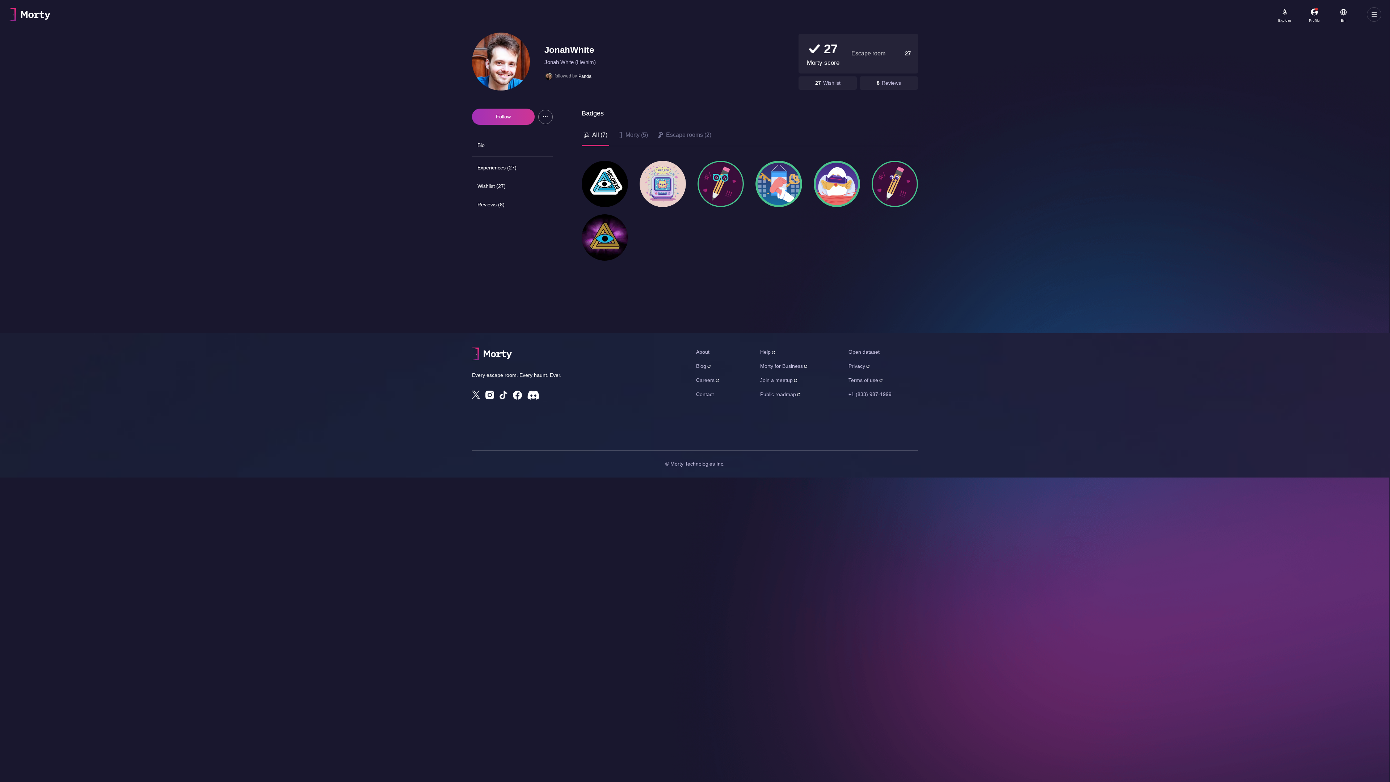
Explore (1284, 20)
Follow (503, 116)
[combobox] (214, 17)
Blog (701, 366)
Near (181, 11)
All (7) (599, 135)
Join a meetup (776, 380)
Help (765, 352)
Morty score (823, 62)
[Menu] (1374, 14)
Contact (705, 394)
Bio (481, 145)
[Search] (258, 14)
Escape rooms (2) (688, 135)
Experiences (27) (497, 168)
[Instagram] (489, 395)
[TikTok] (503, 395)
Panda (584, 76)
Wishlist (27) (491, 186)
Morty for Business (781, 366)
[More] (545, 117)
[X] (476, 395)
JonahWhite (569, 50)
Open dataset (864, 352)
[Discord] (533, 395)
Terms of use (863, 380)
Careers (705, 380)
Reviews (891, 83)
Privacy (856, 366)
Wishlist (832, 83)
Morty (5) (637, 135)
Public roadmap (778, 394)
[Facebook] (517, 395)
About (702, 352)
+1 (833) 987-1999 (870, 394)
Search (89, 11)
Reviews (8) (491, 204)
